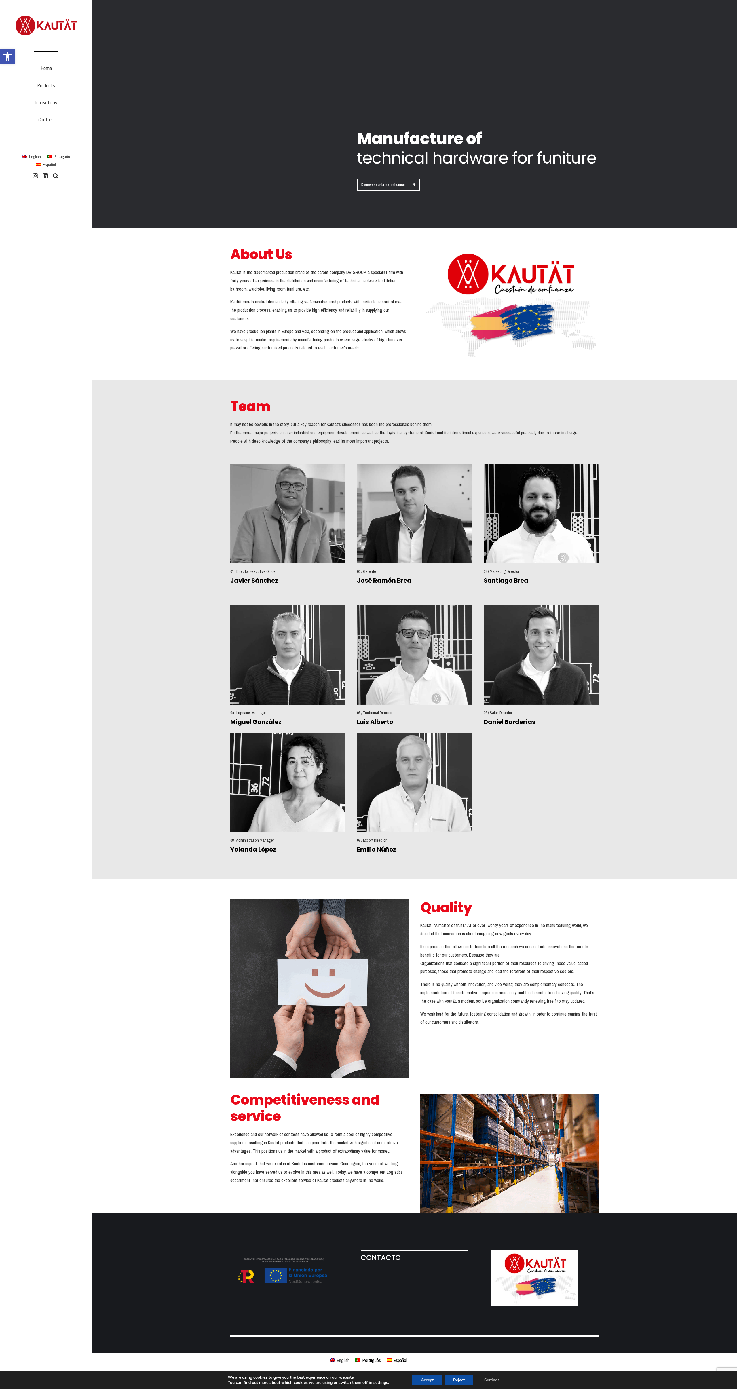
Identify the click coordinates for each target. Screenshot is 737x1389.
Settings (491, 1380)
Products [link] (46, 85)
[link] (7, 56)
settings (380, 1382)
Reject (459, 1380)
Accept (427, 1380)
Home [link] (46, 68)
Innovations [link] (46, 102)
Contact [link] (46, 119)
